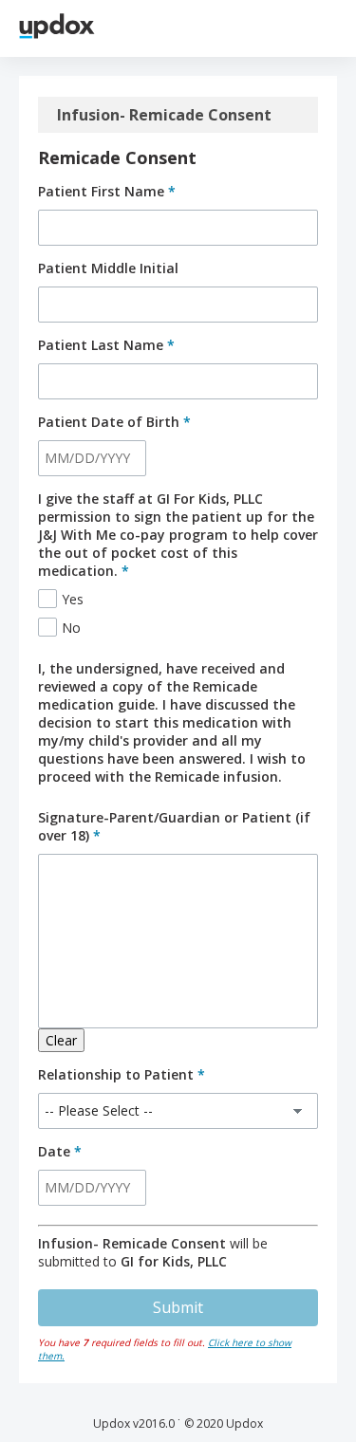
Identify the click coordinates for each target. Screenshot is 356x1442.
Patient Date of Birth (114, 422)
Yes (73, 599)
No (71, 628)
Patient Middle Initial (108, 268)
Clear (61, 1040)
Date (60, 1151)
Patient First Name (107, 191)
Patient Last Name (106, 345)
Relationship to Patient (121, 1074)
